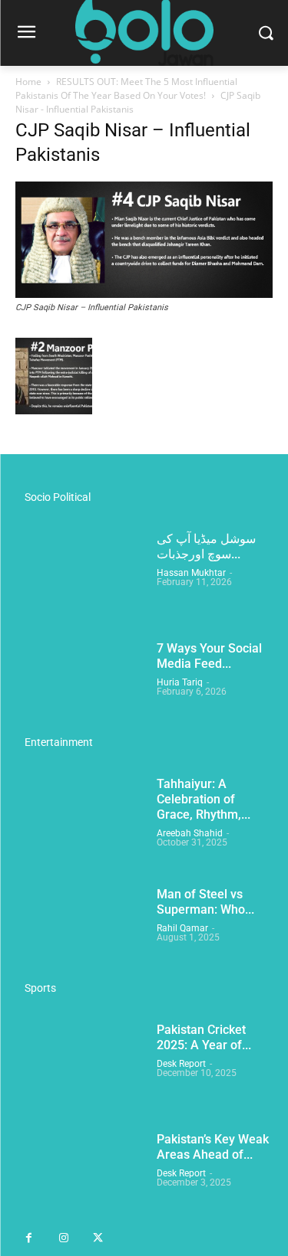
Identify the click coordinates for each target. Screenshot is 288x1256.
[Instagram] (63, 1238)
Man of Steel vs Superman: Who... (205, 902)
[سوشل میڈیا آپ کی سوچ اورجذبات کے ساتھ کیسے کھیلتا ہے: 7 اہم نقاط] (79, 576)
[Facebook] (28, 1238)
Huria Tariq (180, 682)
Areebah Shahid (190, 833)
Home (28, 81)
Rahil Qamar (182, 928)
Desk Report (181, 1063)
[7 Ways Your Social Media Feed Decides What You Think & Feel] (79, 686)
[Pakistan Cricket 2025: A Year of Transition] (79, 1067)
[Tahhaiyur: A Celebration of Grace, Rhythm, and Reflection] (79, 821)
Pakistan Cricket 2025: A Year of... (204, 1037)
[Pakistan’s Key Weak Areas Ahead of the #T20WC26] (79, 1177)
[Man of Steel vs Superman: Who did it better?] (79, 931)
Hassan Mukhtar (191, 572)
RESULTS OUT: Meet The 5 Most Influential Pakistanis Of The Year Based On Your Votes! (126, 88)
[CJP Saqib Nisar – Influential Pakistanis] (144, 293)
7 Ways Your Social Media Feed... (209, 656)
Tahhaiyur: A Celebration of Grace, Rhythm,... (203, 799)
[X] (97, 1238)
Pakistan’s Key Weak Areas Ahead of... (213, 1147)
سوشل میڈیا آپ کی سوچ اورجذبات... (206, 546)
